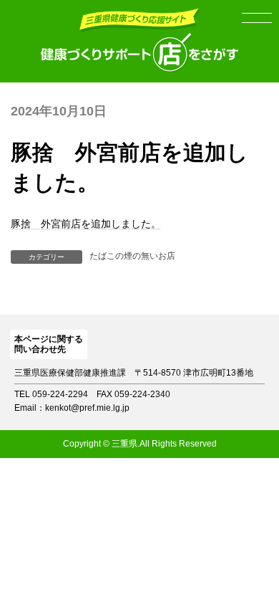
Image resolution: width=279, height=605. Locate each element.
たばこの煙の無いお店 (132, 256)
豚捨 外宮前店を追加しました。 (86, 223)
